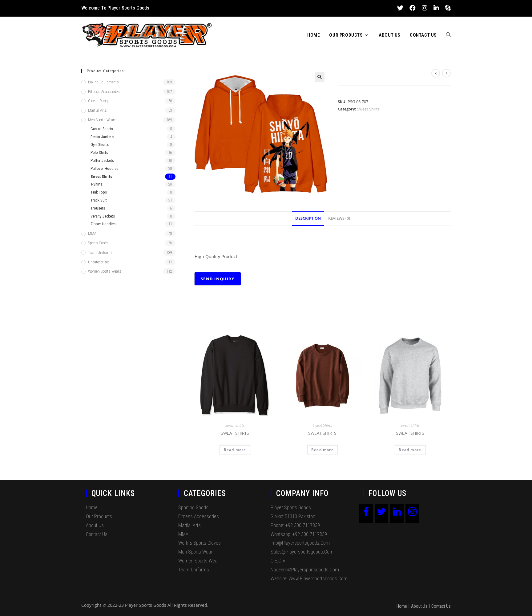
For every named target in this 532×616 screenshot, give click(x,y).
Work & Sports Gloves (199, 543)
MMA (92, 233)
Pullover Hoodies (104, 168)
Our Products (99, 516)
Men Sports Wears (102, 120)
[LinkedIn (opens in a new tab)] (436, 8)
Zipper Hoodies (103, 224)
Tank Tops (99, 192)
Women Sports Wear (198, 561)
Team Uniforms (100, 252)
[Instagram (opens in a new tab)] (424, 8)
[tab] (308, 219)
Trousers (98, 208)
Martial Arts (97, 110)
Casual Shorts (102, 128)
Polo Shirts (99, 152)
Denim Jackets (102, 136)
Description (308, 218)
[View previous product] (435, 73)
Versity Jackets (103, 216)
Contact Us (96, 534)
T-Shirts (97, 184)
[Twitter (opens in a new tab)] (400, 8)
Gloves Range (98, 100)
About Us (95, 525)
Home (92, 507)
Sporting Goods (193, 507)
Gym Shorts (100, 144)
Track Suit (99, 200)
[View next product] (446, 73)
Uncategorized (99, 262)
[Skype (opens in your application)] (446, 8)
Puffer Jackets (102, 160)
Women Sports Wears (104, 271)
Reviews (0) (339, 218)
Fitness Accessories (104, 91)
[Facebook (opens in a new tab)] (412, 8)
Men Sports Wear (195, 552)
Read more (235, 449)
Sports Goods (98, 243)
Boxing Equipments (103, 82)
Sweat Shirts (368, 109)
